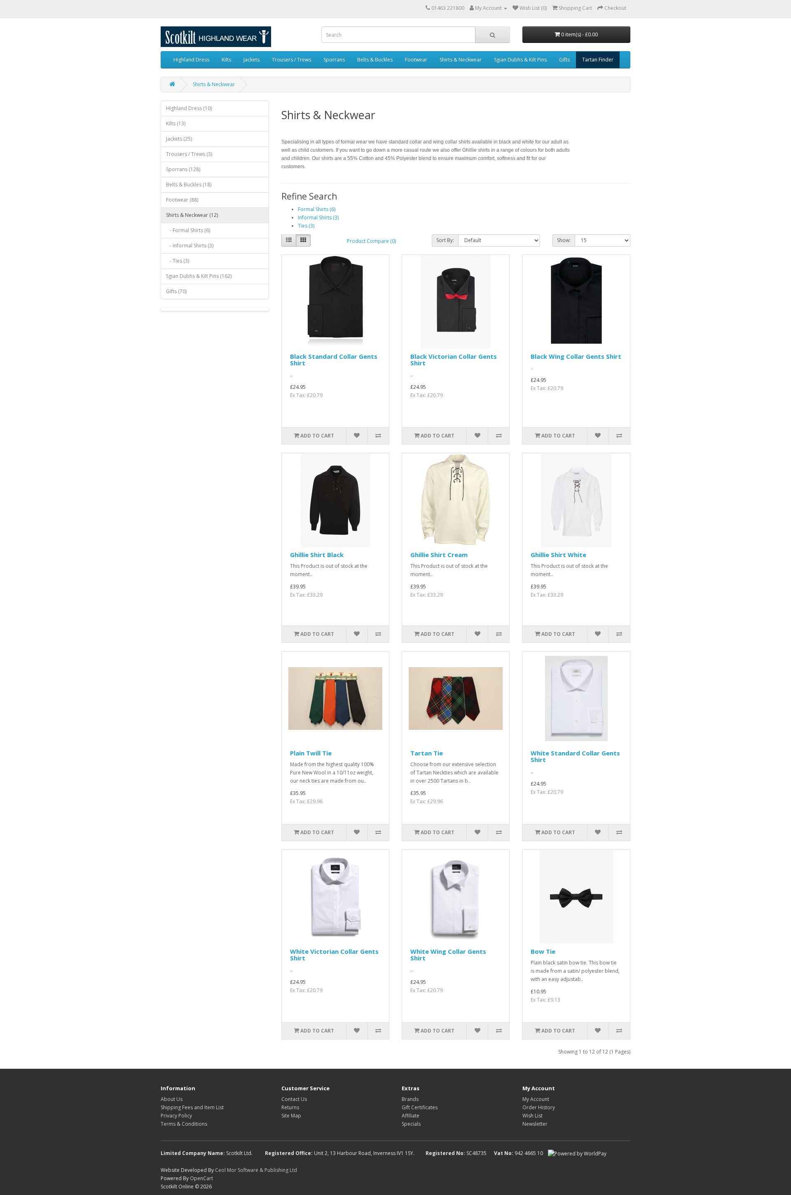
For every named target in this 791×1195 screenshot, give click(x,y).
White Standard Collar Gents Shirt (575, 756)
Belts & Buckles (375, 59)
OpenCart (201, 1178)
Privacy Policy (176, 1115)
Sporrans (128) (183, 169)
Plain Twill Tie (311, 753)
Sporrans (334, 59)
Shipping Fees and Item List (192, 1107)
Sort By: (445, 240)
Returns (290, 1107)
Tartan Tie (426, 753)
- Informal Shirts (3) (189, 245)
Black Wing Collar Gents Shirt (576, 356)
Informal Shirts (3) (318, 217)
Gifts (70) (176, 291)
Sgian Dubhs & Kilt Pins (520, 59)
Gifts (564, 59)
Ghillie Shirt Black (317, 554)
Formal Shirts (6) (316, 209)
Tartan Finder (597, 59)
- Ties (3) (177, 260)
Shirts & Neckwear (461, 59)
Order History (538, 1107)
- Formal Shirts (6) (188, 230)
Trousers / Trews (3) (189, 154)
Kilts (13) (175, 123)
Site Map (291, 1115)
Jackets (251, 59)
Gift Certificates (420, 1107)
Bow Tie (543, 951)
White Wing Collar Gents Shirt (448, 954)
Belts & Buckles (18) (188, 184)
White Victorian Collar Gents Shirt (334, 954)
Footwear (416, 59)
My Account (535, 1099)
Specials (411, 1123)
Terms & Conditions (184, 1123)
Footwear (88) (182, 199)
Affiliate (410, 1115)
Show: (564, 240)
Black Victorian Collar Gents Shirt (453, 359)
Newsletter (535, 1123)
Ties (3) (306, 225)
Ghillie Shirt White (558, 554)
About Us (172, 1099)
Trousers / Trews (291, 59)
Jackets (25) (179, 138)
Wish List (532, 1115)
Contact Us (294, 1099)
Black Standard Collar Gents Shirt (333, 359)
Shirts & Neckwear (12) (192, 215)
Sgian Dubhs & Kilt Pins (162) (199, 276)
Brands (410, 1099)
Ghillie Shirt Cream (439, 554)
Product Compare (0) (371, 241)
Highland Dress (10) (189, 108)
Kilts (226, 59)
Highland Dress (191, 59)
